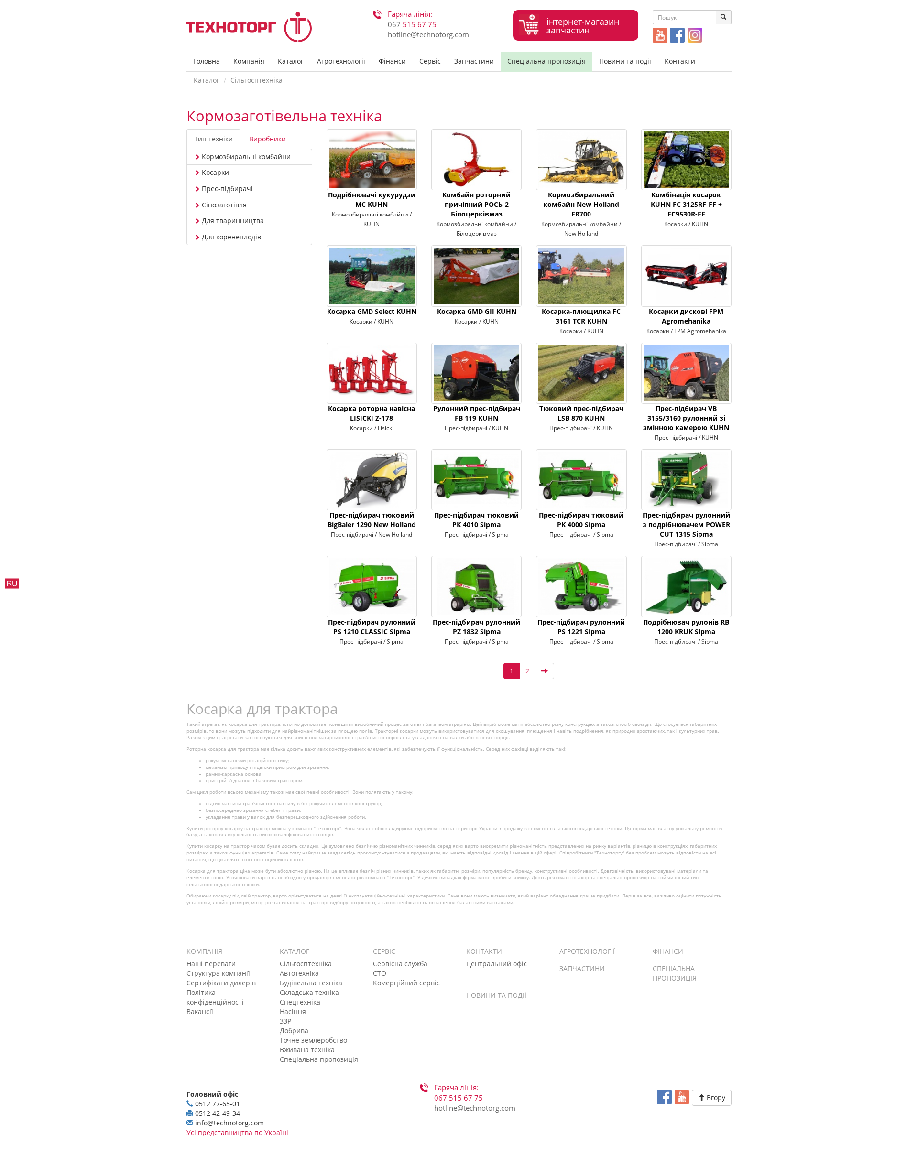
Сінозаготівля (223, 204)
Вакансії (199, 1011)
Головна (206, 60)
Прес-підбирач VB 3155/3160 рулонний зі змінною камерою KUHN (686, 418)
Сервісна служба (400, 963)
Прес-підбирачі (226, 188)
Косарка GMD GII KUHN (476, 311)
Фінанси (392, 60)
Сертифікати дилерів (221, 982)
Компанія (248, 60)
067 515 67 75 (458, 1098)
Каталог (291, 60)
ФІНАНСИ (668, 951)
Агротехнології (341, 60)
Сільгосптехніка (256, 80)
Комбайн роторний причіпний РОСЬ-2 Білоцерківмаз (476, 204)
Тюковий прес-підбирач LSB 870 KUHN (581, 413)
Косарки (214, 172)
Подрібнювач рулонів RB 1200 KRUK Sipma (686, 626)
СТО (379, 973)
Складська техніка (309, 992)
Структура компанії (218, 973)
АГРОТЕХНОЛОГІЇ (587, 951)
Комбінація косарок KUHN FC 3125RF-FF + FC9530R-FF (686, 204)
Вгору (715, 1097)
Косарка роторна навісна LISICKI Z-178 (371, 413)
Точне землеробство (313, 1040)
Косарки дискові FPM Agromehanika (686, 316)
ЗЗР (285, 1021)
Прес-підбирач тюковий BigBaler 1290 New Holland (372, 519)
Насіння (293, 1011)
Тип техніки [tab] (213, 138)
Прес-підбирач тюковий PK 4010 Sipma (476, 519)
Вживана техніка (307, 1049)
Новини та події (625, 60)
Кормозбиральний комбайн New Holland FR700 (581, 204)
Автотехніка (299, 973)
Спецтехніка (300, 1001)
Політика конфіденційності (215, 997)
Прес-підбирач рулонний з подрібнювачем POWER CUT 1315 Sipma (686, 524)
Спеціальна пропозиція (546, 60)
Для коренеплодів (230, 236)
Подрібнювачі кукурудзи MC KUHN (371, 199)
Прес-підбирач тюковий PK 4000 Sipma (581, 519)
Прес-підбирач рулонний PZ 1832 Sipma (476, 626)
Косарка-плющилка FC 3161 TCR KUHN (581, 316)
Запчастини (474, 60)
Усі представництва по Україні (237, 1132)
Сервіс (430, 60)
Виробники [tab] (267, 138)
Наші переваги (211, 963)
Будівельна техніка (311, 982)
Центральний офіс (496, 963)
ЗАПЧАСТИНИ (582, 968)
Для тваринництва (232, 220)
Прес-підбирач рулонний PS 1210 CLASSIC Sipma (371, 626)
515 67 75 (412, 25)
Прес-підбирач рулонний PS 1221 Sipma (581, 626)
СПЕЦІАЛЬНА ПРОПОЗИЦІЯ (675, 973)
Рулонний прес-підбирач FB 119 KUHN (476, 413)
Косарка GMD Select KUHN (371, 311)
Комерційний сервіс (406, 982)
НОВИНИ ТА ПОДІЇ (496, 995)
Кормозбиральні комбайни (245, 156)
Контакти (680, 60)
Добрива (294, 1030)
